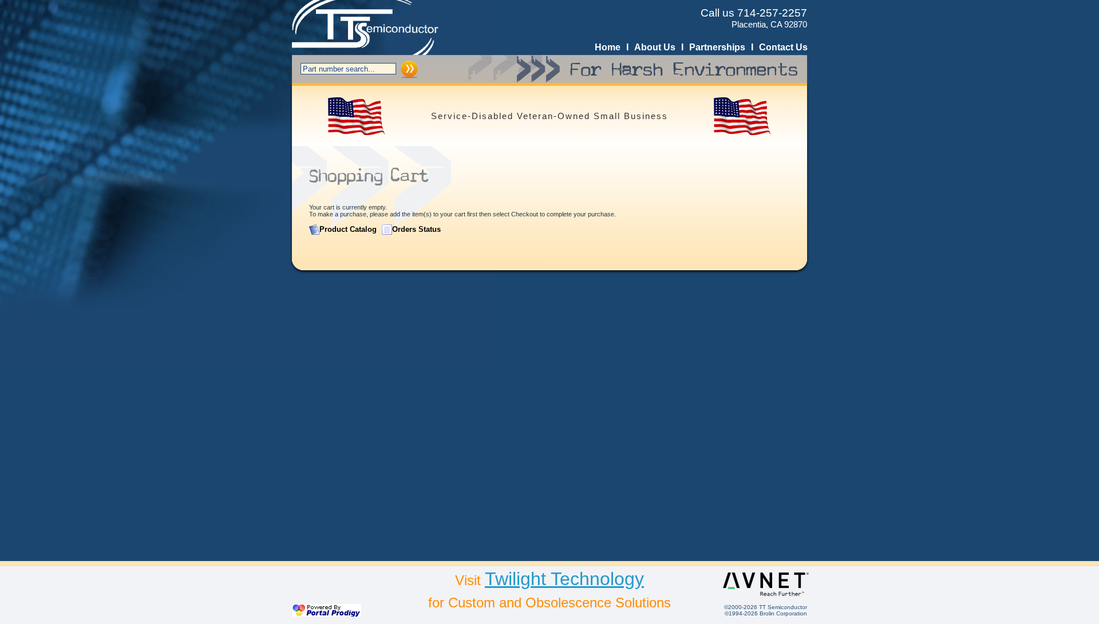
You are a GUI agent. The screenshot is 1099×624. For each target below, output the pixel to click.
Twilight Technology (564, 578)
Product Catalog (348, 229)
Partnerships (717, 47)
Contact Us (783, 47)
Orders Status (416, 229)
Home (607, 47)
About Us (654, 47)
